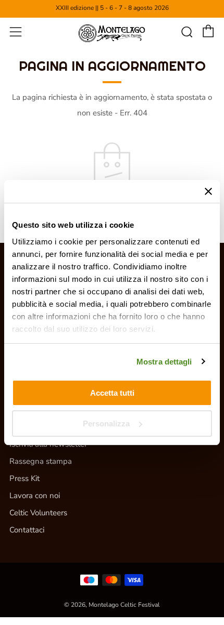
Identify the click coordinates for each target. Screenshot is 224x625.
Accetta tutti (112, 392)
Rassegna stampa (40, 461)
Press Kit (24, 478)
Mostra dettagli (164, 361)
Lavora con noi (34, 495)
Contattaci (26, 530)
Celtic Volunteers (38, 512)
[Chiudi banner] (208, 191)
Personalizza (106, 423)
